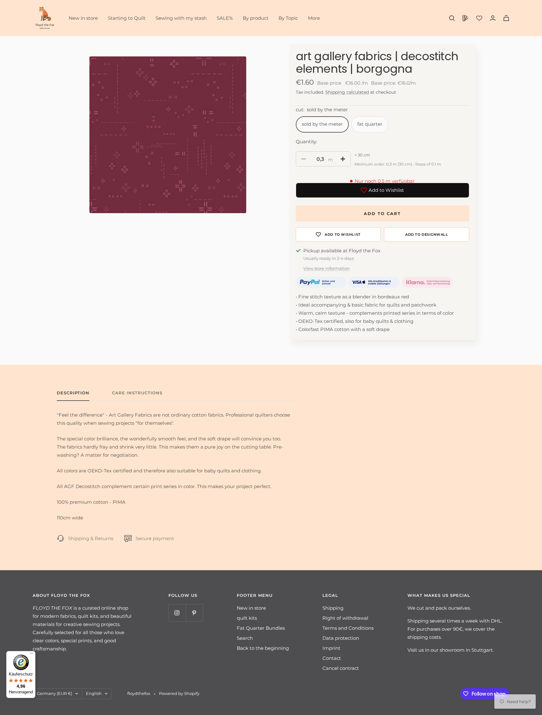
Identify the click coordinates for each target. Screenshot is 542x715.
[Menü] (31, 655)
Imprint (331, 648)
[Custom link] (465, 18)
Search (245, 638)
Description (73, 392)
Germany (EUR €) (54, 693)
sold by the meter (322, 124)
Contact (331, 658)
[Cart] (506, 18)
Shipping (332, 608)
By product (255, 18)
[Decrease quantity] (303, 159)
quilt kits (247, 618)
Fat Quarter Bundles (261, 628)
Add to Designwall (426, 234)
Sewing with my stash (181, 18)
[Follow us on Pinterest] (194, 612)
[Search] (452, 18)
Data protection (340, 638)
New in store (83, 18)
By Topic (288, 18)
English (94, 693)
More (314, 18)
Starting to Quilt (127, 18)
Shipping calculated (347, 92)
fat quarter (369, 124)
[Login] (493, 18)
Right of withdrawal (345, 618)
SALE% (225, 18)
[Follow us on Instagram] (177, 612)
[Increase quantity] (342, 159)
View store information (326, 268)
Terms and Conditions (348, 628)
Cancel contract (340, 668)
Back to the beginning (263, 648)
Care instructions (137, 392)
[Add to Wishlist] (338, 234)
